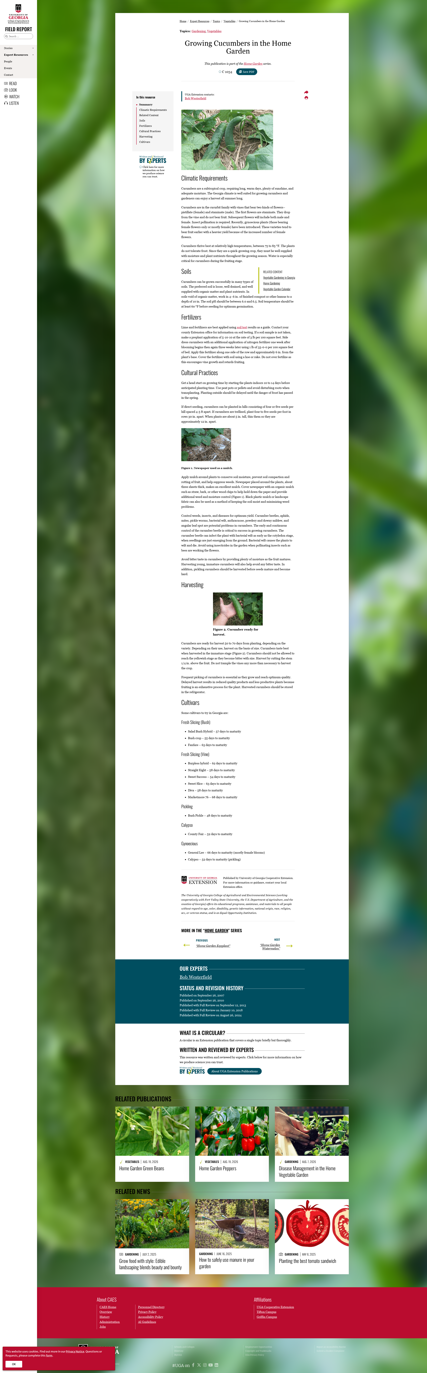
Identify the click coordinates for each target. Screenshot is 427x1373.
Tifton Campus (266, 1312)
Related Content (149, 115)
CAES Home (108, 1307)
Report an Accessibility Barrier (331, 1347)
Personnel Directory (151, 1307)
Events (8, 68)
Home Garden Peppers (217, 1168)
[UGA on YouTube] (211, 1365)
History (105, 1317)
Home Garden (253, 63)
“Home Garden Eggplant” (213, 946)
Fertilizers (145, 125)
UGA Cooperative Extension (275, 1307)
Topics (216, 21)
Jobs (103, 1326)
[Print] (306, 98)
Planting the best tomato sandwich (307, 1261)
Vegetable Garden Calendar (276, 289)
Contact (8, 74)
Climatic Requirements (153, 109)
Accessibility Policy (150, 1317)
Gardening (199, 31)
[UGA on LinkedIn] (216, 1365)
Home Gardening (271, 283)
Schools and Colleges (184, 1347)
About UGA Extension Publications (234, 1071)
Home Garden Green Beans (141, 1168)
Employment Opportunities (258, 1347)
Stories (8, 48)
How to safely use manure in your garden (226, 1262)
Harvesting (145, 136)
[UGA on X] (199, 1365)
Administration (110, 1322)
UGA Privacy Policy (254, 1355)
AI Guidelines (147, 1322)
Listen (14, 103)
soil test (242, 327)
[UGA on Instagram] (205, 1365)
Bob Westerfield (195, 98)
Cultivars (144, 141)
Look (13, 90)
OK (14, 1364)
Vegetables (229, 21)
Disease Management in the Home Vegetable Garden (307, 1171)
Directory (178, 1351)
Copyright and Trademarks (258, 1351)
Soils (142, 120)
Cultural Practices (150, 131)
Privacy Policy (147, 1312)
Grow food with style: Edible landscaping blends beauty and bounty (150, 1264)
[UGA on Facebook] (194, 1365)
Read (13, 83)
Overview (106, 1312)
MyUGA (178, 1355)
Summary (145, 104)
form (49, 1355)
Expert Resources (16, 54)
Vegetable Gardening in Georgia (279, 277)
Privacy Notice (75, 1351)
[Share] (306, 92)
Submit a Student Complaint (330, 1351)
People (8, 61)
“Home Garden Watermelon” (270, 946)
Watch (14, 96)
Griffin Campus (267, 1317)
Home (183, 21)
